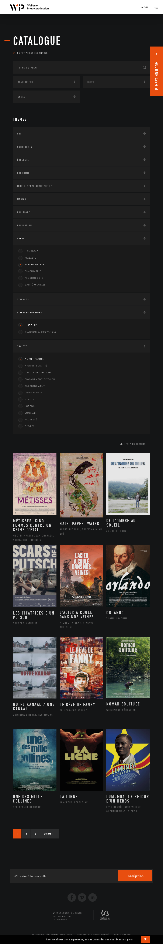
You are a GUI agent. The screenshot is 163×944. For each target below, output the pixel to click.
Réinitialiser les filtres (32, 52)
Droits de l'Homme (38, 372)
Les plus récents (135, 444)
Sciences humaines (29, 312)
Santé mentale (35, 284)
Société (22, 346)
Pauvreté (31, 419)
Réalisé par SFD (122, 934)
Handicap (31, 251)
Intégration (34, 392)
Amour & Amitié (36, 365)
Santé (21, 238)
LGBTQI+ (30, 406)
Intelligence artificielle (34, 186)
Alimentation (34, 358)
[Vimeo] (82, 898)
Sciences (23, 299)
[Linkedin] (92, 898)
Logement (32, 412)
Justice (30, 399)
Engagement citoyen (40, 379)
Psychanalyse (34, 264)
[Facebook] (71, 898)
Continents (24, 146)
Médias (21, 199)
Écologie (23, 159)
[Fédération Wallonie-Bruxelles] (105, 916)
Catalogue (37, 41)
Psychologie (34, 277)
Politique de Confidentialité (93, 934)
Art (19, 133)
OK (145, 939)
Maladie (30, 257)
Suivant (49, 833)
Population (24, 225)
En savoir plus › (124, 939)
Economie (23, 173)
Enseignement (35, 385)
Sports (30, 426)
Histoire (31, 325)
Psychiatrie (33, 271)
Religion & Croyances (40, 331)
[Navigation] (156, 7)
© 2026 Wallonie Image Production (52, 934)
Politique (23, 212)
